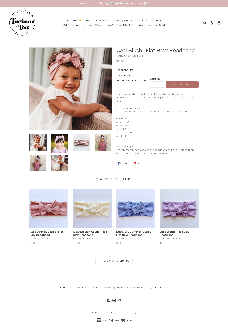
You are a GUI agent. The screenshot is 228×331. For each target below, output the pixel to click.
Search (82, 287)
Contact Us (161, 287)
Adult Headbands (73, 24)
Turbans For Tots (107, 313)
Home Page (67, 287)
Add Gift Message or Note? (131, 80)
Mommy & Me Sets (124, 20)
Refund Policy (134, 287)
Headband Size (125, 69)
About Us (95, 287)
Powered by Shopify (127, 313)
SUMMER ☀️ (74, 20)
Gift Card (160, 24)
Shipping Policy (114, 287)
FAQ (149, 287)
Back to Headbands (116, 261)
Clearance (145, 24)
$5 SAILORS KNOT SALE (121, 24)
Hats (158, 20)
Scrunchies (145, 20)
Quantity (155, 78)
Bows (88, 20)
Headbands (103, 20)
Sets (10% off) (95, 24)
